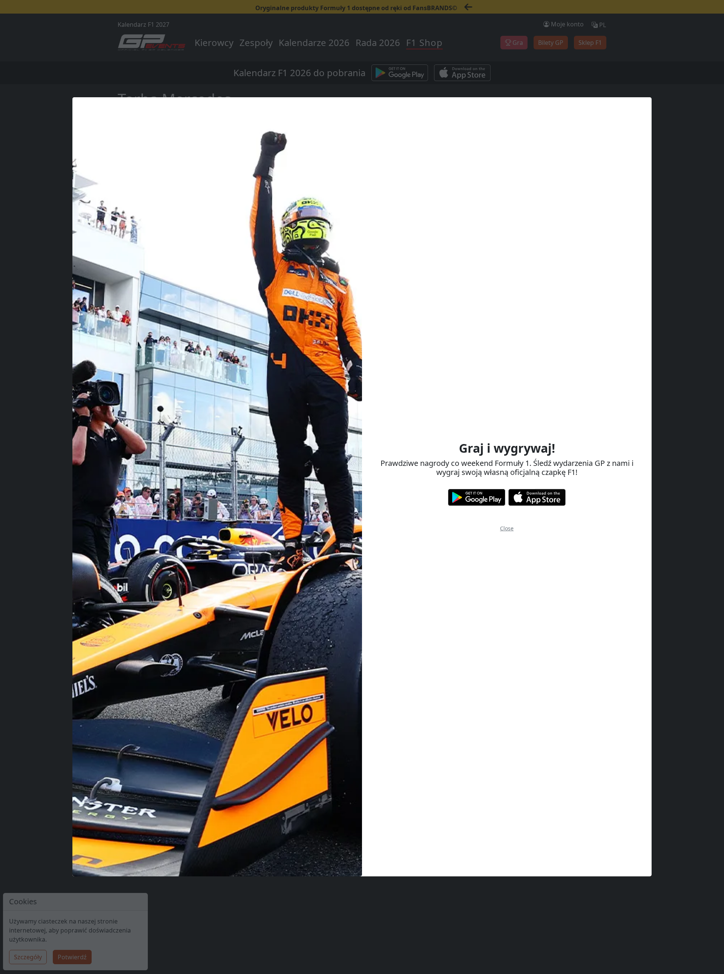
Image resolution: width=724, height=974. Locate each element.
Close (507, 528)
